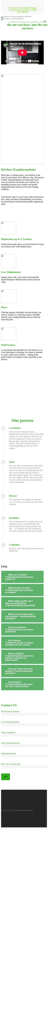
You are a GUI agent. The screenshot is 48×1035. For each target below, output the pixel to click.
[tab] (22, 577)
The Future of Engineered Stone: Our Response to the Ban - (23, 9)
